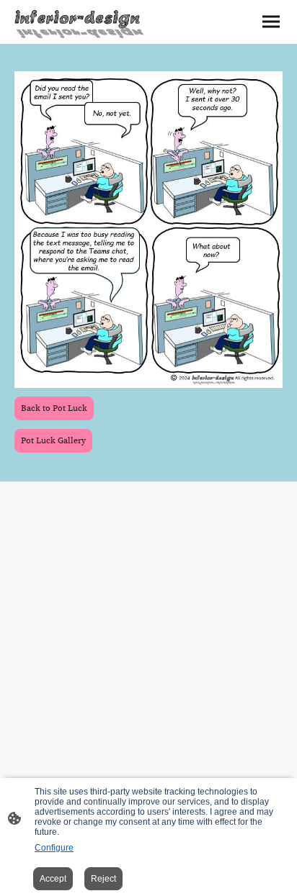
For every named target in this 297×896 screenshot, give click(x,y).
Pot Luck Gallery (53, 440)
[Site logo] (80, 22)
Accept (53, 879)
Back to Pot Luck (54, 408)
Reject (103, 879)
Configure (54, 848)
